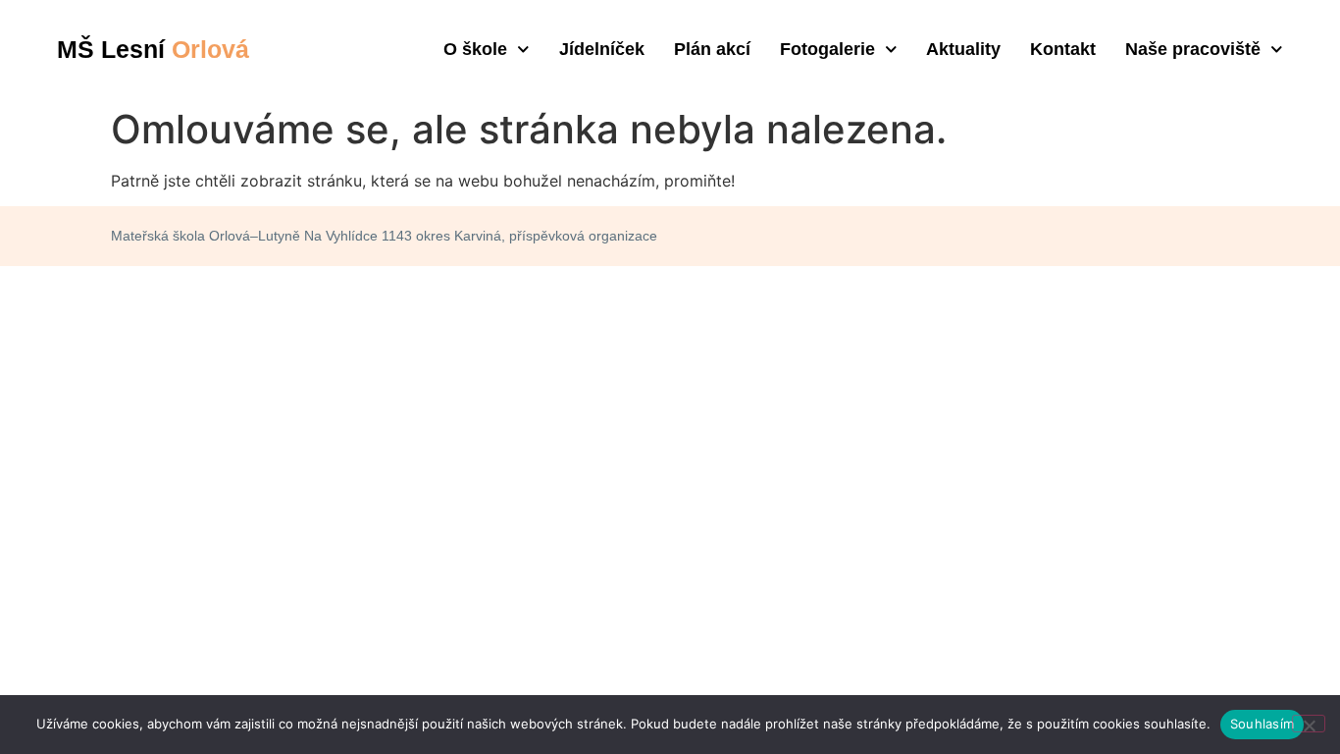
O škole (475, 49)
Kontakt (1063, 49)
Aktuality (963, 49)
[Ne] (1308, 723)
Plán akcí (712, 49)
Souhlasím (1262, 723)
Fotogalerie (827, 49)
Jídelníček (601, 49)
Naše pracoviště (1193, 49)
